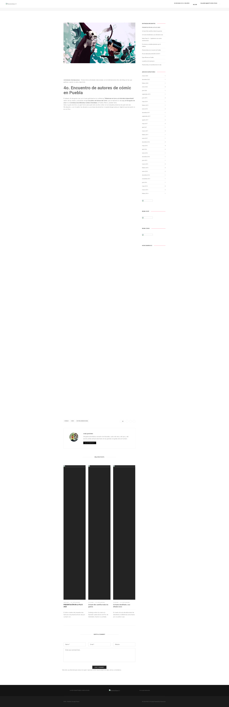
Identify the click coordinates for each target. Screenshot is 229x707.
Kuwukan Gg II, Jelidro (181, 3)
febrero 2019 (145, 105)
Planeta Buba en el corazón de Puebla (151, 50)
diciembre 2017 (146, 112)
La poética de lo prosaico (148, 61)
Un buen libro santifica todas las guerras (98, 606)
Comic (72, 420)
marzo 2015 (145, 164)
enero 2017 (145, 138)
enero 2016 (145, 153)
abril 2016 (144, 149)
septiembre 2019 (146, 94)
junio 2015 (144, 160)
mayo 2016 (145, 145)
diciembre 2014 (146, 175)
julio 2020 (144, 90)
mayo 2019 (145, 101)
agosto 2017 (145, 120)
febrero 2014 (145, 193)
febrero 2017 (145, 134)
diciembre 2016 (146, 142)
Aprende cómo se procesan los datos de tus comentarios (104, 670)
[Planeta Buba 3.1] (11, 4)
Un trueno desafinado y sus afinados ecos (121, 606)
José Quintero (88, 433)
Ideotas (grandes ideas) (82, 420)
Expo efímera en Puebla (148, 57)
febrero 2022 (145, 83)
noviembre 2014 (146, 178)
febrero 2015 (145, 167)
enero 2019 (145, 109)
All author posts (89, 442)
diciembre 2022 (146, 79)
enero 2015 (145, 171)
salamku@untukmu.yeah (208, 3)
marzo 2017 (145, 131)
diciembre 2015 (146, 156)
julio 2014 (144, 182)
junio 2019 (144, 98)
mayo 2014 (145, 186)
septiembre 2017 (146, 116)
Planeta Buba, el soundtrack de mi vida (151, 64)
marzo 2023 (145, 75)
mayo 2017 (145, 123)
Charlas (66, 420)
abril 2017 (144, 127)
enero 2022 (145, 87)
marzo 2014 (145, 189)
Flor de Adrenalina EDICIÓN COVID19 (151, 53)
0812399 (195, 4)
